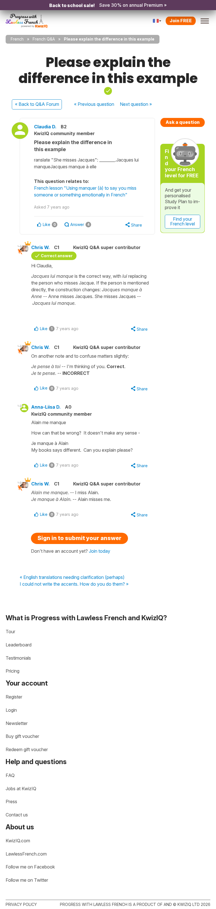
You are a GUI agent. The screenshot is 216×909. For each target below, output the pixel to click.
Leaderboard (19, 645)
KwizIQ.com (18, 840)
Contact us (17, 815)
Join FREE (181, 20)
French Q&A (44, 39)
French (17, 39)
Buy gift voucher (22, 736)
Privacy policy (21, 904)
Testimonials (18, 658)
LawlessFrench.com (26, 854)
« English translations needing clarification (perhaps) (72, 577)
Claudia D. (45, 126)
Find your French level (182, 221)
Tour (10, 631)
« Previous (94, 104)
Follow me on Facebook (30, 867)
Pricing (12, 671)
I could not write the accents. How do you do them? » (74, 584)
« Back (37, 104)
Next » (136, 104)
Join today (99, 551)
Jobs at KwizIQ (21, 788)
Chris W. (40, 247)
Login (11, 710)
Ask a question (183, 122)
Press (11, 801)
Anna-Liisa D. (46, 407)
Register (14, 697)
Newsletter (17, 723)
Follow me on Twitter (27, 880)
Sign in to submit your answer (79, 538)
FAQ (10, 775)
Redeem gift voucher (27, 749)
